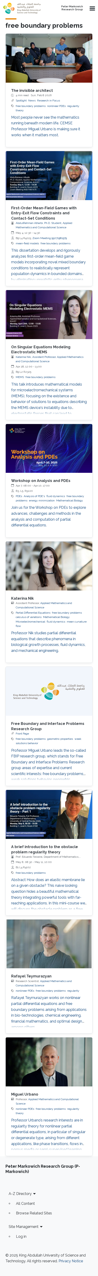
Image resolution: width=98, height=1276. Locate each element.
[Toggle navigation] (91, 8)
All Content (25, 1203)
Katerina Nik (22, 598)
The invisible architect (32, 90)
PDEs (19, 496)
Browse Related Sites (34, 1213)
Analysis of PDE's (34, 496)
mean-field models (27, 243)
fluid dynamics (55, 496)
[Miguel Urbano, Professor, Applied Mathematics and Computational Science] (49, 1061)
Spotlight (21, 100)
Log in (21, 1236)
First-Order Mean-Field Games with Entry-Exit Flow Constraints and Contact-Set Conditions (44, 213)
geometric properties (60, 738)
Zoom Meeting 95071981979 (49, 238)
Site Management (24, 1226)
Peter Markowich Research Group (72, 8)
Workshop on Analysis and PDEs (40, 481)
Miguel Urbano (24, 1094)
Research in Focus (48, 100)
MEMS (20, 377)
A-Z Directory (20, 1194)
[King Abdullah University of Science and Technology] (23, 8)
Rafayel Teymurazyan (31, 976)
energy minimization (42, 500)
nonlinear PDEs (56, 106)
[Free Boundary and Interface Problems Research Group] (49, 691)
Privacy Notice (71, 1261)
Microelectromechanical (30, 621)
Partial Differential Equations (33, 612)
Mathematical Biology (69, 500)
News (32, 100)
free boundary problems (31, 106)
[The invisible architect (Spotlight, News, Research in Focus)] (49, 58)
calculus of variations (28, 617)
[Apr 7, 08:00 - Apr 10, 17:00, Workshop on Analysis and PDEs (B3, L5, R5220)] (49, 448)
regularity (73, 990)
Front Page (22, 733)
